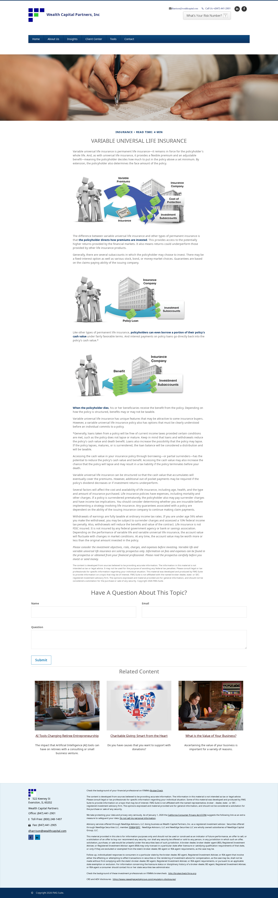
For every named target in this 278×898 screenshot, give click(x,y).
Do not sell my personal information (138, 818)
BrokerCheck (156, 790)
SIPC (138, 827)
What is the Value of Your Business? (211, 736)
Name (35, 603)
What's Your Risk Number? (204, 15)
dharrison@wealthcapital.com (185, 8)
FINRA (132, 827)
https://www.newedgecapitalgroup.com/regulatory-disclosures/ (144, 879)
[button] (53, 39)
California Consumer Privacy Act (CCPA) (187, 814)
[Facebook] (244, 8)
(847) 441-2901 (218, 8)
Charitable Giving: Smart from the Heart (139, 736)
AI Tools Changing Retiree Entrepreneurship (67, 736)
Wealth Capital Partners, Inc (73, 14)
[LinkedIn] (237, 8)
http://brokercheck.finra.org (182, 873)
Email (145, 603)
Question (37, 627)
